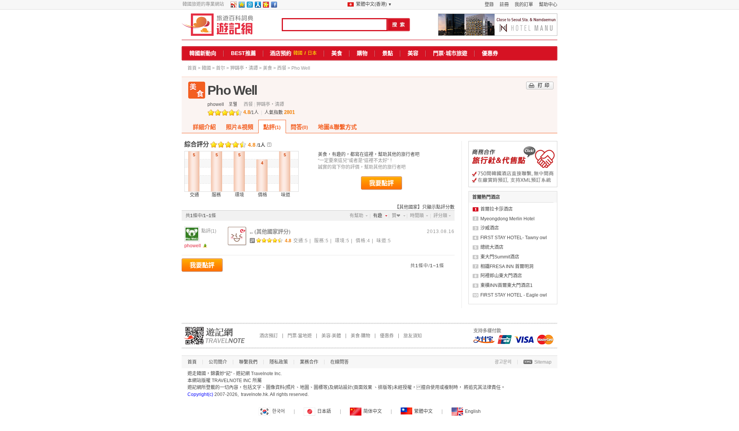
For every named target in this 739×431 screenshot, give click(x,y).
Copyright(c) (200, 394)
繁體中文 (423, 411)
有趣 (377, 215)
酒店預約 (280, 53)
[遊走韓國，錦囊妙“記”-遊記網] (218, 24)
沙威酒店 (489, 228)
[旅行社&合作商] (512, 185)
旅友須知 (412, 336)
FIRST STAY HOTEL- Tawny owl (513, 237)
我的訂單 (524, 4)
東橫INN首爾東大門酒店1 (506, 285)
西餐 (281, 68)
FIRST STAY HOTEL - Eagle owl (513, 295)
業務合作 (309, 362)
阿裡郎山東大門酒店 (501, 275)
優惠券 (490, 53)
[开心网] (265, 6)
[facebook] (273, 6)
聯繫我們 (248, 362)
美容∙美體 (331, 336)
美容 (413, 53)
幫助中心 (548, 4)
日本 (312, 53)
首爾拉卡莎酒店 (496, 209)
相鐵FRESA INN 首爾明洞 (506, 266)
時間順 (417, 215)
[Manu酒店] (497, 24)
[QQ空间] (241, 6)
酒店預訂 (268, 336)
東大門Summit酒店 (499, 257)
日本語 (324, 411)
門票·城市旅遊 (450, 53)
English (473, 411)
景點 (387, 53)
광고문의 (503, 362)
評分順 (440, 215)
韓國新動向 (202, 53)
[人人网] (257, 6)
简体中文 (372, 411)
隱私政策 (278, 362)
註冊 (504, 4)
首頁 (192, 68)
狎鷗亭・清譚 (244, 68)
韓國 (298, 53)
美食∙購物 (360, 336)
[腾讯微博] (249, 6)
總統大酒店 (491, 247)
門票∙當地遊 (300, 336)
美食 (336, 53)
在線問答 (339, 362)
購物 (362, 53)
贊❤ (396, 215)
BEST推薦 (243, 53)
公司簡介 (218, 362)
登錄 (489, 4)
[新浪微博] (233, 6)
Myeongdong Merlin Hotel (507, 218)
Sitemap (543, 362)
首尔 (220, 68)
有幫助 (356, 215)
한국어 (278, 411)
